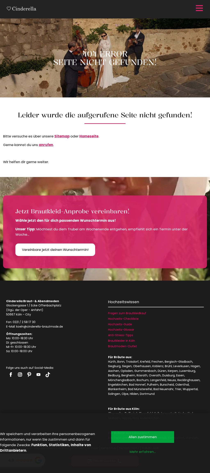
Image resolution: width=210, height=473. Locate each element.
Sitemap (62, 136)
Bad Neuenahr (163, 389)
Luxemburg (187, 371)
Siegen (127, 366)
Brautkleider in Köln (121, 341)
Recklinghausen (188, 380)
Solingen (114, 394)
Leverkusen (181, 366)
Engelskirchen (118, 385)
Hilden (134, 394)
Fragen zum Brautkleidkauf (127, 313)
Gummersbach (145, 371)
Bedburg (114, 375)
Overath (155, 375)
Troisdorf (132, 362)
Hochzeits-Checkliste (123, 319)
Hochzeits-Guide (120, 324)
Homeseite (88, 136)
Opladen (127, 371)
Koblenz (157, 366)
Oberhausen (142, 366)
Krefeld (145, 362)
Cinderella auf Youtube (38, 374)
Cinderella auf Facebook (10, 374)
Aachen (113, 371)
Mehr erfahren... (143, 451)
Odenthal (182, 385)
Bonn (120, 362)
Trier (178, 389)
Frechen (157, 362)
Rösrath (142, 375)
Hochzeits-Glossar (121, 330)
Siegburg (114, 366)
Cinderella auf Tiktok (47, 374)
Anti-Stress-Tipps (120, 335)
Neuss (172, 380)
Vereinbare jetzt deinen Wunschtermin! (55, 249)
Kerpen (173, 371)
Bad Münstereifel (140, 389)
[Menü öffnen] (198, 8)
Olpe (125, 394)
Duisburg (168, 375)
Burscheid (167, 385)
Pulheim (153, 385)
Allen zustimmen (143, 436)
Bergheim (128, 375)
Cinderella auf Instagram (20, 374)
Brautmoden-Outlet (122, 346)
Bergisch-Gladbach (178, 362)
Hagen (195, 366)
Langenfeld (158, 380)
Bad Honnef (137, 385)
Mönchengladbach (121, 380)
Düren (162, 371)
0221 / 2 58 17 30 (24, 322)
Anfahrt (36, 310)
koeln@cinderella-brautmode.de (39, 326)
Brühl (168, 366)
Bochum (143, 380)
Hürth (112, 362)
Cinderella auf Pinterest (29, 374)
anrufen (46, 144)
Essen (180, 375)
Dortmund (147, 394)
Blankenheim (117, 389)
